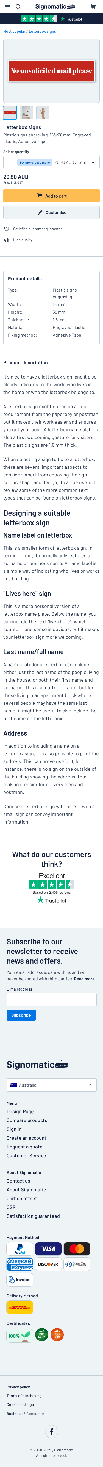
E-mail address (19, 989)
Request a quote (25, 1147)
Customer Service (26, 1155)
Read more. (85, 978)
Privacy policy (18, 1386)
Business (15, 1413)
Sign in (14, 1129)
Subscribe (21, 1015)
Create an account (26, 1138)
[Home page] (52, 1065)
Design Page (20, 1111)
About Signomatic (26, 1189)
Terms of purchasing (24, 1395)
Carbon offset (22, 1198)
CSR (11, 1207)
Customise (56, 212)
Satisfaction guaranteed (33, 1216)
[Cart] (93, 6)
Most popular (14, 31)
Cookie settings (20, 1404)
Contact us (18, 1181)
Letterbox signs (42, 31)
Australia (27, 1084)
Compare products (27, 1120)
